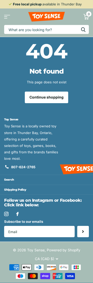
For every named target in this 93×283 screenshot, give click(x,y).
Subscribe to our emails (23, 221)
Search (9, 179)
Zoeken (83, 29)
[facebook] (17, 214)
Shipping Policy (15, 189)
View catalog (7, 17)
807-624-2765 (23, 167)
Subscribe (83, 231)
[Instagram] (6, 214)
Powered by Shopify (63, 250)
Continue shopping (46, 97)
